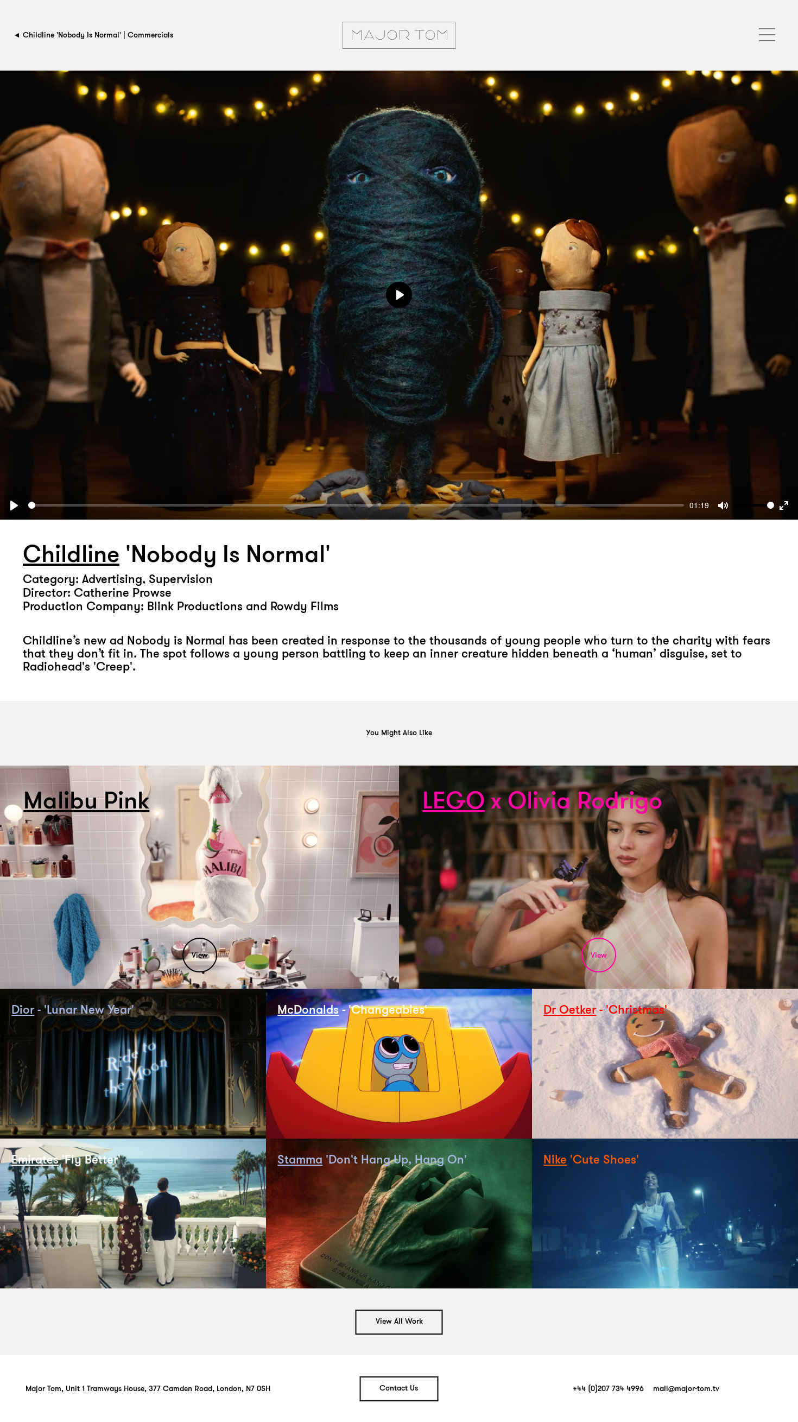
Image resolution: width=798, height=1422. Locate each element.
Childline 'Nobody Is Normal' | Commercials (98, 35)
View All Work (399, 1322)
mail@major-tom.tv (686, 1389)
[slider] (356, 505)
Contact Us (398, 1389)
